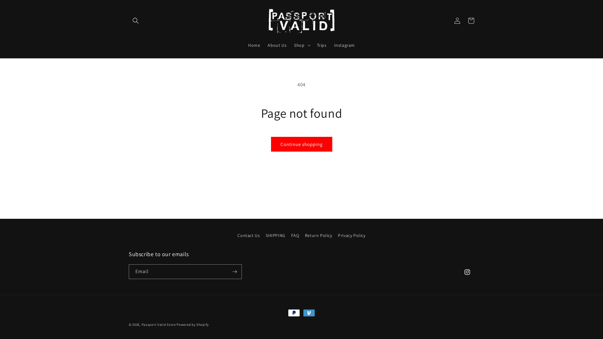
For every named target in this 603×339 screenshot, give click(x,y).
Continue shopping (301, 144)
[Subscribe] (235, 271)
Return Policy (318, 235)
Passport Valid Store (159, 324)
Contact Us (248, 235)
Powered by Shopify (193, 324)
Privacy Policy (351, 235)
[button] (136, 21)
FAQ (295, 235)
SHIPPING (275, 235)
